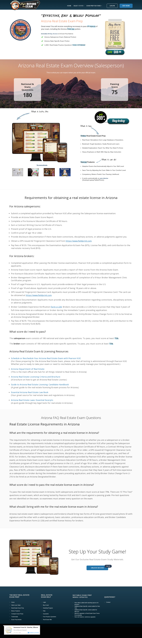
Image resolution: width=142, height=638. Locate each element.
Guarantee (46, 613)
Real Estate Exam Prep (17, 608)
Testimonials (14, 616)
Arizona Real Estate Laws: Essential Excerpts (32, 400)
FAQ (44, 611)
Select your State (16, 605)
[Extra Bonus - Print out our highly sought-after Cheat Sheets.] (17, 172)
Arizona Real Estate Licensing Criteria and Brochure (35, 376)
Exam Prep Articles (16, 619)
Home (69, 6)
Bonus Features (15, 611)
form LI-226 (56, 306)
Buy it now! (46, 605)
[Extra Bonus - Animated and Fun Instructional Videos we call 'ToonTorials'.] (49, 172)
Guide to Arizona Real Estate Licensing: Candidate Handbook (40, 384)
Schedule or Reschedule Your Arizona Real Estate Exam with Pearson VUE (46, 358)
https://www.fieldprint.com (79, 241)
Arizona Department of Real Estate (27, 369)
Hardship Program (48, 608)
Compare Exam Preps (17, 613)
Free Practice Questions (49, 616)
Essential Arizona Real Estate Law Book (29, 392)
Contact (108, 602)
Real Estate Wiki (47, 619)
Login (44, 602)
